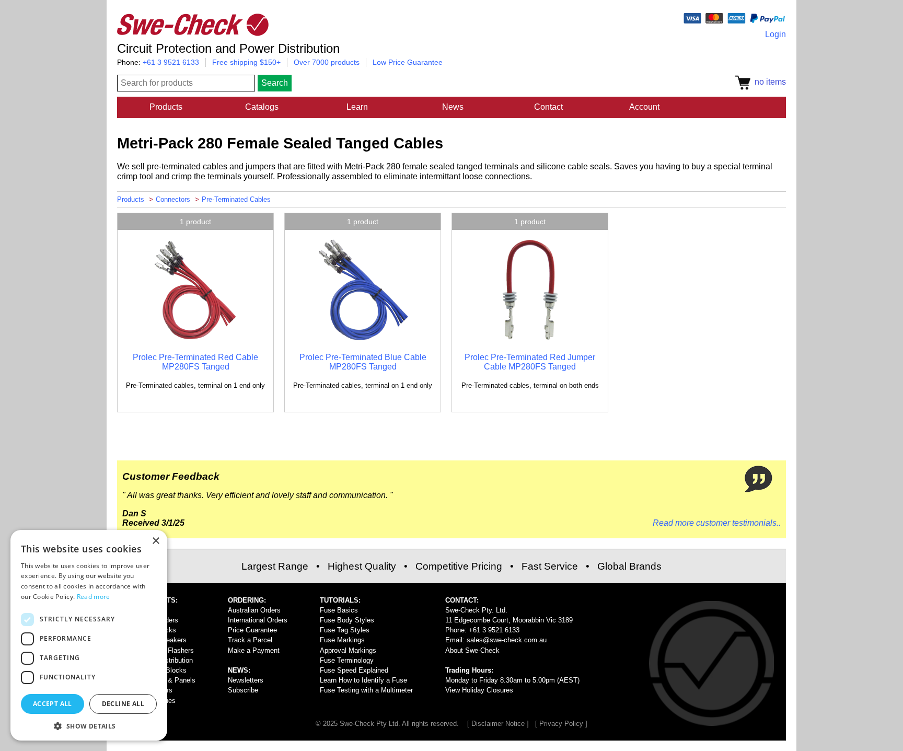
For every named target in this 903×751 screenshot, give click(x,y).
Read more (93, 596)
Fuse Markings (342, 640)
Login (775, 34)
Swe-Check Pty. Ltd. (476, 610)
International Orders (257, 620)
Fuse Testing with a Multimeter (366, 690)
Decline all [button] (123, 703)
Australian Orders (254, 610)
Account (644, 106)
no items (768, 81)
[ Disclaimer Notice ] (498, 723)
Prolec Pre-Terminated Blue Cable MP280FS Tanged (362, 362)
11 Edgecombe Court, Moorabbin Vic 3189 (509, 620)
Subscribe (243, 690)
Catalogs (262, 106)
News (453, 106)
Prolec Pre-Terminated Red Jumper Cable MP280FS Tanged (530, 362)
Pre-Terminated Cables (236, 199)
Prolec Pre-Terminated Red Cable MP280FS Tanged (195, 362)
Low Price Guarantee (408, 62)
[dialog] (88, 635)
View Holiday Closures (479, 690)
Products (165, 106)
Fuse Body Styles (347, 620)
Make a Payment (254, 650)
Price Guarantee (252, 630)
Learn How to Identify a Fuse (363, 680)
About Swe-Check (472, 650)
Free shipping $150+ (246, 62)
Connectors (173, 199)
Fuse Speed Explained (354, 670)
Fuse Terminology (347, 660)
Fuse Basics (339, 610)
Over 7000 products (327, 62)
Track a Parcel (250, 640)
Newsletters (245, 680)
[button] (89, 725)
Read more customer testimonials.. (717, 522)
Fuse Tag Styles (344, 630)
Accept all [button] (52, 703)
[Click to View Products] (195, 339)
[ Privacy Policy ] (561, 723)
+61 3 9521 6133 (171, 62)
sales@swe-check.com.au (507, 640)
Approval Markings (348, 650)
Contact (548, 106)
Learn (357, 106)
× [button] (155, 541)
